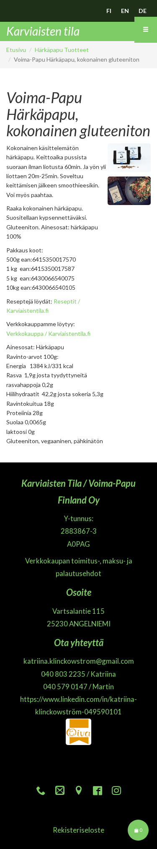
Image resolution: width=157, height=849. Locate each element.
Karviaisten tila (43, 31)
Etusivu (16, 49)
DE (143, 10)
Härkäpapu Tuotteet (62, 49)
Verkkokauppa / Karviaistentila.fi (48, 333)
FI (108, 10)
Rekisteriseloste (78, 830)
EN (125, 10)
